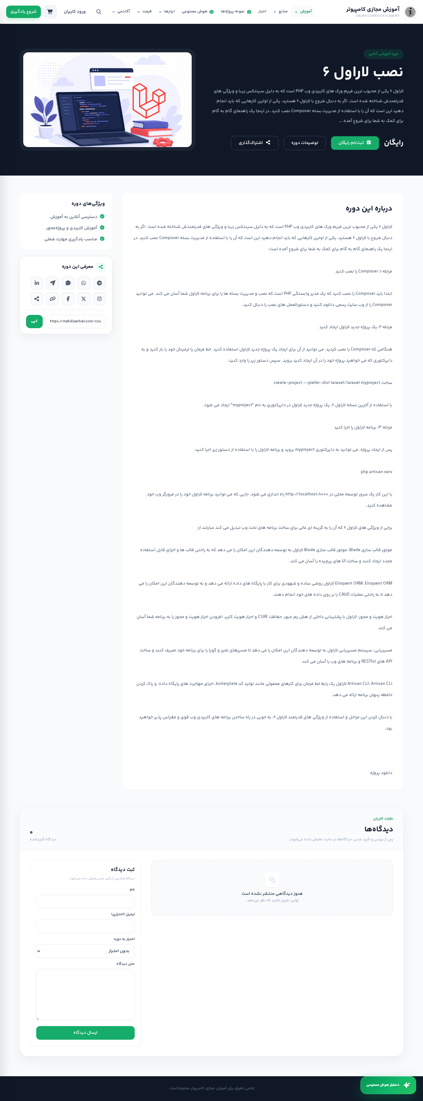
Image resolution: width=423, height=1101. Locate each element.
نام (132, 890)
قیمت (147, 11)
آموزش (306, 11)
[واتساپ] (83, 282)
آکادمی (123, 11)
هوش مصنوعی (194, 11)
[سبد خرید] (50, 12)
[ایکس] (83, 298)
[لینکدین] (36, 282)
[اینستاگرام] (99, 298)
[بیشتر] (36, 298)
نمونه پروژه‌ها (233, 11)
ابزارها (169, 11)
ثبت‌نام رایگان (351, 143)
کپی (34, 321)
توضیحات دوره (304, 143)
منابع (283, 11)
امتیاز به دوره (124, 939)
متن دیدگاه (125, 964)
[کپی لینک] (52, 298)
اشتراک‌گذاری (251, 143)
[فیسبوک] (68, 298)
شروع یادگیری (24, 11)
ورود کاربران (75, 11)
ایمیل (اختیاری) (123, 914)
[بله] (68, 282)
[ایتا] (52, 282)
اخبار (262, 11)
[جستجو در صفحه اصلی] (99, 12)
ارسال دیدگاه (85, 1032)
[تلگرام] (99, 282)
